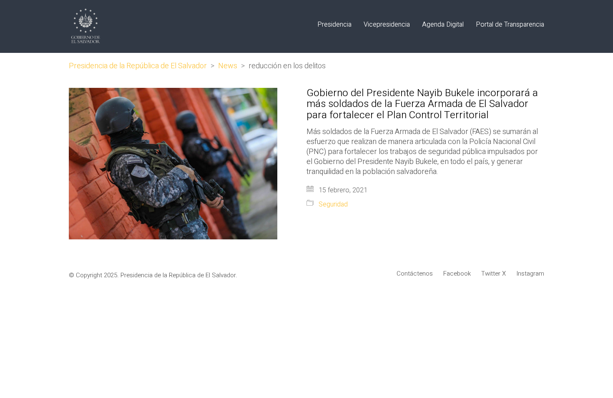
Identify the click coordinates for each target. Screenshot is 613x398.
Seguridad (333, 204)
